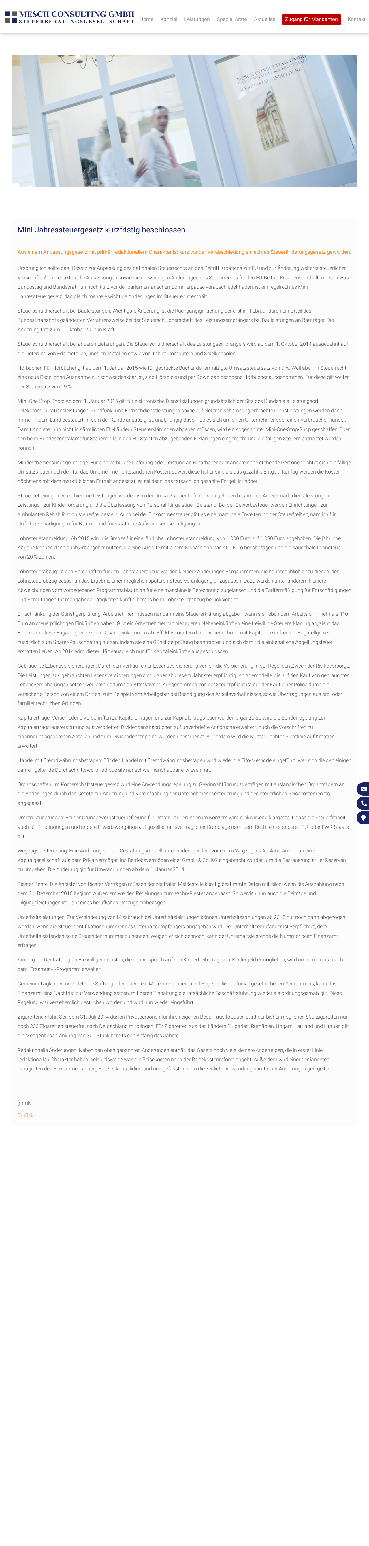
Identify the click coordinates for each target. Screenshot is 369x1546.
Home (147, 19)
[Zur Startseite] (69, 23)
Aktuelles (264, 19)
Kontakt (357, 19)
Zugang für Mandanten (311, 19)
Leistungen (197, 19)
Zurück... (27, 1115)
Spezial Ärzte (232, 19)
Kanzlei (169, 19)
